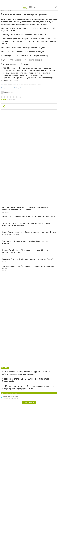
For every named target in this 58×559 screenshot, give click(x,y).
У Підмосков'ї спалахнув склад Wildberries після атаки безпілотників (28, 216)
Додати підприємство (29, 402)
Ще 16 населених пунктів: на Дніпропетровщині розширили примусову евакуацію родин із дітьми (25, 208)
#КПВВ (15, 88)
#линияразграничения (40, 88)
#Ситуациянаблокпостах (6, 88)
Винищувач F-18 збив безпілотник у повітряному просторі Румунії (27, 259)
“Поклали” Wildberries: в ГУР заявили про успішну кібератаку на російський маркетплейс (26, 251)
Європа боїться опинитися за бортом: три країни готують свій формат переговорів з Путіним (29, 233)
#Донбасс (20, 88)
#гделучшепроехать (29, 88)
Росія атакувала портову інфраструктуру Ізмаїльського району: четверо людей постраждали (26, 224)
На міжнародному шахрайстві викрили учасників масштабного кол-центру (28, 267)
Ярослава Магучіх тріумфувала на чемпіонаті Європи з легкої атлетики (25, 242)
